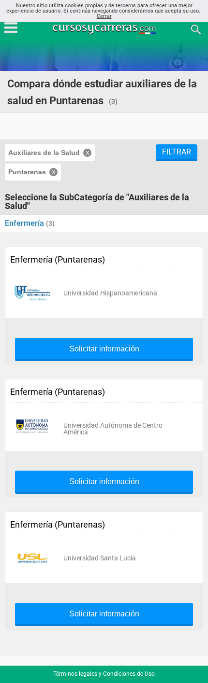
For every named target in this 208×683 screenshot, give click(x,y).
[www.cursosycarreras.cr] (105, 28)
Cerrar (104, 16)
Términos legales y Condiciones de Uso (104, 673)
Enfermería (25, 223)
